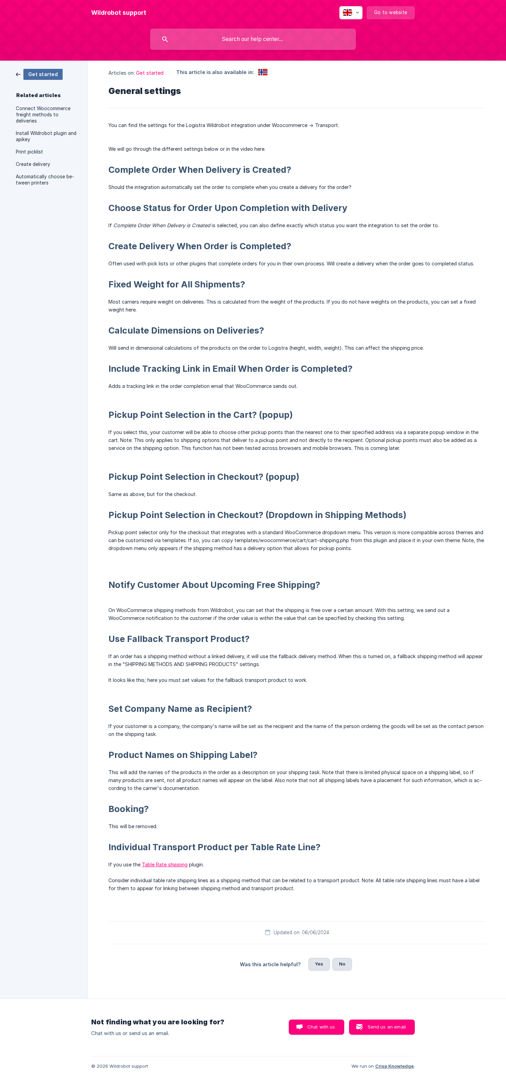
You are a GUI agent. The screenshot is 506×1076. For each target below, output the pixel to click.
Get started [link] (150, 73)
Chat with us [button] (321, 1027)
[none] (118, 12)
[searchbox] (253, 39)
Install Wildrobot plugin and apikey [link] (46, 136)
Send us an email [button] (387, 1027)
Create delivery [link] (33, 164)
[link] (39, 74)
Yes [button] (319, 964)
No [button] (342, 964)
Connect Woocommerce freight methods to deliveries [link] (43, 115)
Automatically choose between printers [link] (45, 180)
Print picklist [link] (29, 152)
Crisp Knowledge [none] (394, 1066)
